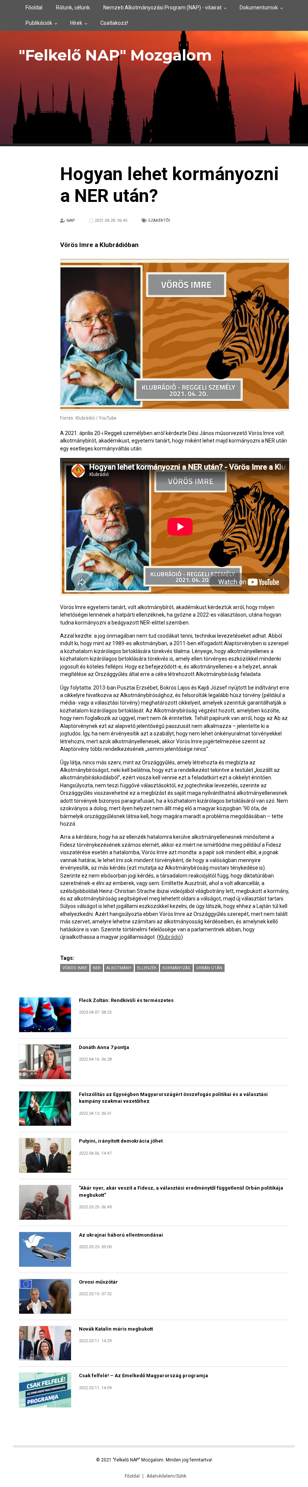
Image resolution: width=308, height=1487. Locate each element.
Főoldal (34, 8)
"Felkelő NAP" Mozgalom (115, 55)
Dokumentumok (259, 8)
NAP (70, 220)
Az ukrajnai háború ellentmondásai (121, 1235)
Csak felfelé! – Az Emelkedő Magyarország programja (143, 1375)
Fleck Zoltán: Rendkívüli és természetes (126, 1000)
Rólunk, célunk (73, 8)
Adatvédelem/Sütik (166, 1476)
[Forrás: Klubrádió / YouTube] (174, 335)
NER (97, 968)
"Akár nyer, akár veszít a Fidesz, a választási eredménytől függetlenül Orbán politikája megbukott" (181, 1191)
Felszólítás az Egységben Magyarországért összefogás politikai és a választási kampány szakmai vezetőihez (173, 1097)
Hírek (76, 23)
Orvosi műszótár (98, 1282)
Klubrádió (170, 937)
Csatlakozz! (114, 23)
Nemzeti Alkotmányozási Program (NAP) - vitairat (162, 8)
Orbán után (209, 968)
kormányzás (176, 968)
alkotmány (118, 968)
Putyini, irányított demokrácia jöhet (121, 1141)
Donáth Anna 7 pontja (104, 1047)
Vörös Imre (74, 968)
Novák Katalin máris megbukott (116, 1329)
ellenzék (147, 968)
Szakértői (159, 220)
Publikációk (39, 23)
